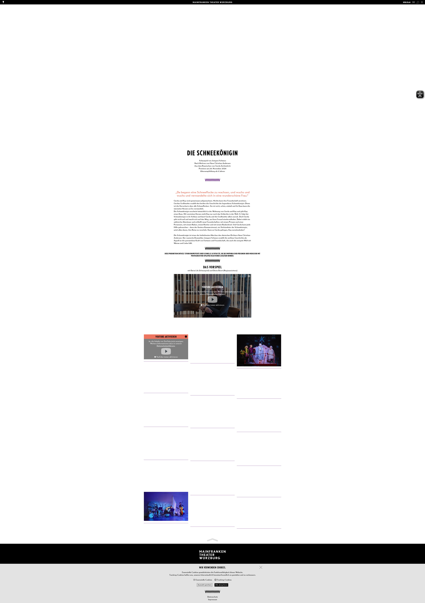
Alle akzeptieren (221, 585)
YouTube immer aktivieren (213, 305)
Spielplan (406, 2)
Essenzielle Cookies (204, 580)
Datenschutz (212, 597)
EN (413, 2)
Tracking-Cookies (224, 580)
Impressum (212, 599)
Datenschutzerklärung (216, 294)
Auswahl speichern (205, 585)
